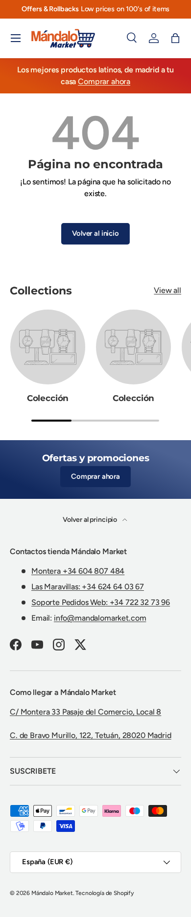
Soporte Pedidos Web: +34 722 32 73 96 (100, 602)
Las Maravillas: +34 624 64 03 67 (87, 586)
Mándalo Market (52, 893)
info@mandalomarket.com (100, 618)
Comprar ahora (104, 81)
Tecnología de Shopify (104, 893)
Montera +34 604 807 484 (77, 571)
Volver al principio (91, 519)
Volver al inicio (95, 233)
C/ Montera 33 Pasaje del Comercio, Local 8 (85, 711)
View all (167, 290)
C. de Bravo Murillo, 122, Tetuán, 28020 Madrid (90, 735)
